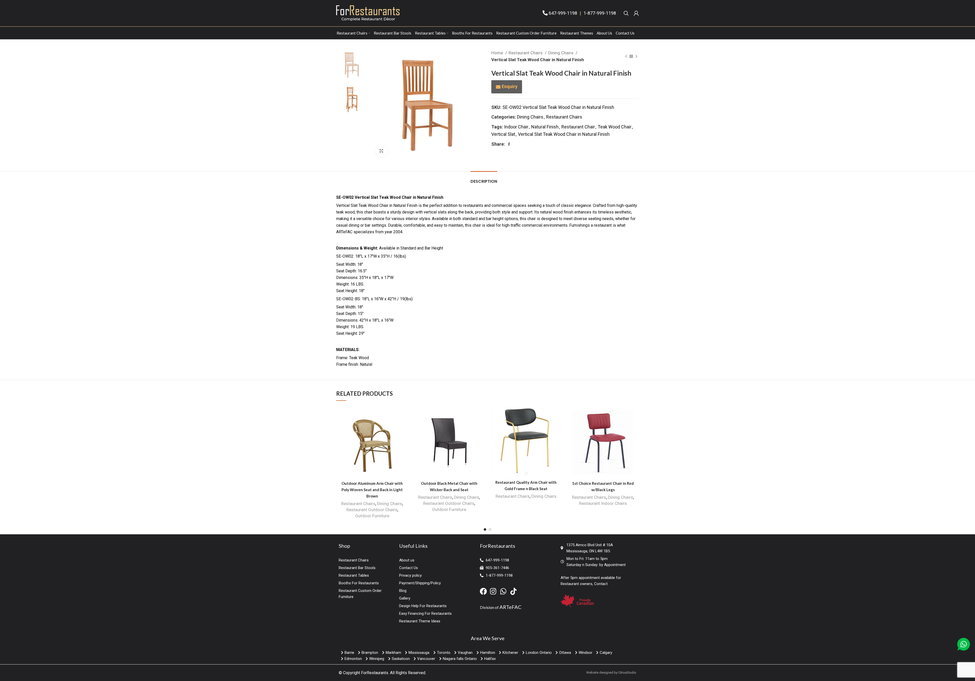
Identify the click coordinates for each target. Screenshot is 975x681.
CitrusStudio (627, 672)
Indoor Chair (516, 126)
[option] (351, 64)
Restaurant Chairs (526, 52)
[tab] (483, 179)
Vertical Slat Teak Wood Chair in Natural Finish (564, 134)
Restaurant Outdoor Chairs (371, 509)
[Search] (626, 13)
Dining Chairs (561, 52)
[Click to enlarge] (381, 150)
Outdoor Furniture (372, 515)
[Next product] (636, 56)
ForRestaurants (374, 672)
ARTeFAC (510, 607)
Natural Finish (545, 126)
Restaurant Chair (578, 126)
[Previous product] (626, 56)
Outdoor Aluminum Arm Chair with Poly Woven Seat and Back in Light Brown (372, 489)
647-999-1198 (563, 13)
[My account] (636, 13)
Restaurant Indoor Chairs (603, 503)
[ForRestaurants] (368, 12)
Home (497, 52)
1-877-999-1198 (599, 13)
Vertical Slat (503, 134)
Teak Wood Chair (614, 126)
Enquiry (509, 86)
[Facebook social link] (509, 144)
